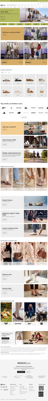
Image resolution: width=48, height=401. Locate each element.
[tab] (2, 72)
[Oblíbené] (45, 5)
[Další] (46, 1)
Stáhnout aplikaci (42, 2)
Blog (38, 2)
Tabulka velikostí (31, 387)
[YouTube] (4, 387)
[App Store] (41, 394)
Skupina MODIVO (22, 387)
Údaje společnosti (22, 386)
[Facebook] (6, 387)
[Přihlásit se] (43, 5)
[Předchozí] (2, 1)
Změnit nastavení (11, 399)
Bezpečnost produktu (32, 390)
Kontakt (11, 393)
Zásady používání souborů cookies (18, 399)
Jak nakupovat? (31, 386)
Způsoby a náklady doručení (14, 386)
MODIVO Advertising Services (24, 391)
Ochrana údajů (24, 399)
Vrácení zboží (12, 387)
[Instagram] (1, 387)
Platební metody (12, 390)
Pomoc (46, 2)
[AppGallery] (41, 396)
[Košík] (46, 5)
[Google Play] (41, 392)
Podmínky (7, 399)
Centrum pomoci (12, 394)
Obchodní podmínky (22, 393)
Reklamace (11, 391)
